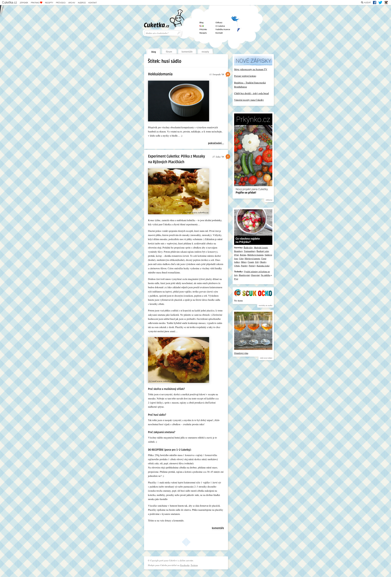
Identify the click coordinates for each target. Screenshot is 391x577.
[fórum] (169, 50)
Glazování (255, 275)
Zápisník (24, 3)
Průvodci (61, 3)
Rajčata (243, 254)
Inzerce (82, 3)
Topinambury (249, 251)
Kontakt (92, 3)
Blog (201, 23)
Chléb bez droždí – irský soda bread (251, 93)
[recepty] (205, 50)
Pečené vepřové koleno (245, 75)
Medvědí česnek (261, 247)
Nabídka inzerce (223, 29)
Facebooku (184, 565)
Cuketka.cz (9, 2)
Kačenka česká (263, 265)
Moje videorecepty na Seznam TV (250, 69)
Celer (241, 258)
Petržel (252, 265)
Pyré (236, 278)
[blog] (153, 50)
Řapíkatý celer (263, 251)
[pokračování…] (216, 143)
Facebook (236, 28)
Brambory (238, 251)
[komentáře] (187, 50)
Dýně (236, 254)
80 (228, 74)
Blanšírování (244, 275)
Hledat (367, 2)
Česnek (251, 262)
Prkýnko (35, 3)
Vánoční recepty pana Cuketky (249, 99)
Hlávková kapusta (252, 258)
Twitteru (194, 565)
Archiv (71, 3)
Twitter (236, 20)
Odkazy (219, 23)
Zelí (257, 262)
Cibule (237, 265)
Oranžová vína (241, 353)
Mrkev (244, 262)
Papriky (244, 265)
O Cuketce (220, 26)
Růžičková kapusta (255, 254)
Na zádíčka (265, 275)
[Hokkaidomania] (160, 73)
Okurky (263, 262)
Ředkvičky (248, 247)
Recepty (49, 3)
